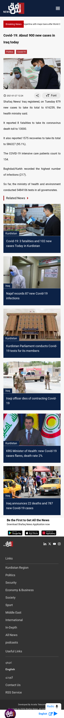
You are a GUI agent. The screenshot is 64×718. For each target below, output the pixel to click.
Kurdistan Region (17, 567)
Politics (9, 52)
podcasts (11, 642)
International (14, 620)
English (10, 670)
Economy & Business (19, 590)
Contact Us (12, 685)
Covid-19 (21, 52)
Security (11, 582)
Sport (9, 605)
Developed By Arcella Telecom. (32, 704)
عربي (8, 662)
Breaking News (14, 24)
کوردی (9, 677)
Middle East (13, 612)
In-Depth (11, 627)
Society (10, 597)
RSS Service (13, 692)
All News (11, 635)
